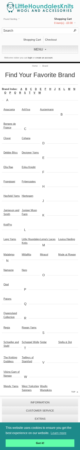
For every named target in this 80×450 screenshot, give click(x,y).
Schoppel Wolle (30, 342)
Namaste (8, 270)
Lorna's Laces (48, 239)
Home (35, 66)
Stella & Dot (65, 342)
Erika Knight (29, 167)
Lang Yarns (9, 239)
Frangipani (9, 181)
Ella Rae (8, 167)
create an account (43, 58)
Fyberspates (29, 181)
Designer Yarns (30, 152)
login (30, 58)
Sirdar (43, 342)
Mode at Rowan (67, 254)
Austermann (47, 109)
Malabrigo (8, 254)
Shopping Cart (63, 18)
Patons (7, 298)
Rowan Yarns (29, 327)
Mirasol (44, 254)
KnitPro (7, 224)
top (73, 392)
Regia (6, 327)
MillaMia (26, 254)
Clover (7, 138)
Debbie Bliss (10, 152)
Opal (6, 284)
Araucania (9, 109)
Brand (45, 66)
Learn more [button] (58, 433)
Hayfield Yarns (11, 195)
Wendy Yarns (10, 386)
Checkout (51, 39)
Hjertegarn (27, 195)
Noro (24, 270)
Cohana (26, 138)
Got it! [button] (40, 443)
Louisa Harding (66, 239)
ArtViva (26, 109)
